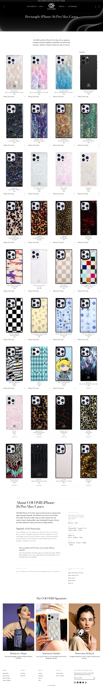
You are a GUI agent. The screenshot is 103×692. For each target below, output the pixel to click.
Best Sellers (5, 673)
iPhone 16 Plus (71, 580)
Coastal (78, 543)
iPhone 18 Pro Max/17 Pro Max (75, 573)
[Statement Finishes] (51, 627)
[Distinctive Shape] (18, 627)
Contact (40, 673)
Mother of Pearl (71, 536)
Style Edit (23, 676)
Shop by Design (7, 680)
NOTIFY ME (88, 391)
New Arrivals (6, 676)
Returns (40, 678)
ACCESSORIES (72, 6)
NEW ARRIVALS (32, 6)
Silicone (70, 523)
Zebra (80, 530)
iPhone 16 (70, 583)
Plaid (71, 545)
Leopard (80, 528)
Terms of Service (60, 676)
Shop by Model (6, 678)
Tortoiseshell (72, 528)
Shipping (40, 676)
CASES (41, 6)
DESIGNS (62, 6)
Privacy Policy (59, 673)
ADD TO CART (14, 100)
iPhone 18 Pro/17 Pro (73, 575)
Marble (84, 543)
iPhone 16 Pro (71, 578)
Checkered (71, 543)
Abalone (75, 537)
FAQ (39, 680)
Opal (80, 537)
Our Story (23, 673)
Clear (76, 523)
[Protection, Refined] (84, 627)
